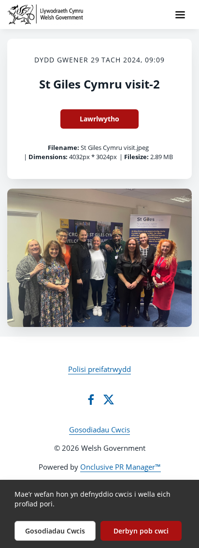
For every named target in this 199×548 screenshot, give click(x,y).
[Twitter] (108, 399)
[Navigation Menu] (180, 14)
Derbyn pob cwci (141, 530)
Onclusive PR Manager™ (120, 467)
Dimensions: (48, 156)
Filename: (63, 147)
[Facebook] (90, 399)
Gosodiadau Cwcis (99, 429)
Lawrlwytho (99, 118)
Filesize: (136, 156)
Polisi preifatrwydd (99, 369)
